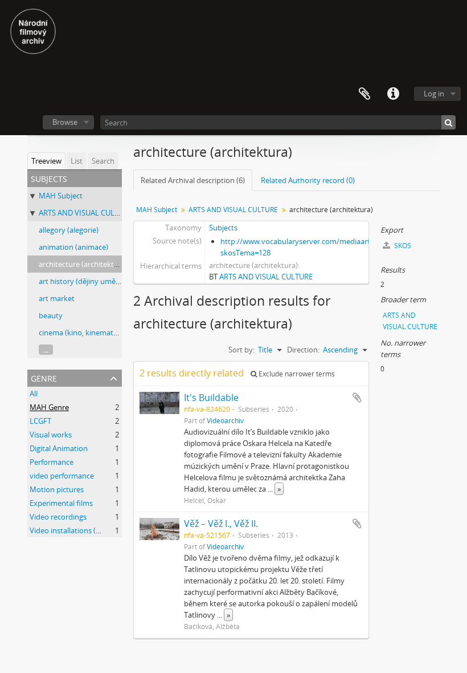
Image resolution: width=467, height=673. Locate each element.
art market (57, 298)
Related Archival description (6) (193, 180)
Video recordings (58, 517)
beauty (51, 315)
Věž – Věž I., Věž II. (221, 523)
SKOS (401, 245)
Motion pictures (57, 489)
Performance (51, 462)
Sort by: (241, 349)
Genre (44, 377)
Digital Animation (59, 448)
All (34, 393)
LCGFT (40, 421)
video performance (62, 476)
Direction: (303, 349)
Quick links (393, 94)
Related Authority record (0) (308, 180)
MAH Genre (49, 407)
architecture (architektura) (83, 264)
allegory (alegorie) (69, 230)
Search (103, 161)
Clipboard (364, 94)
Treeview (46, 161)
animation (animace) (73, 247)
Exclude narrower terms (296, 374)
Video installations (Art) (69, 530)
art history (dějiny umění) (81, 281)
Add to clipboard (357, 397)
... (45, 349)
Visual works (51, 434)
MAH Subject (61, 195)
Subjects (223, 227)
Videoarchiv (225, 420)
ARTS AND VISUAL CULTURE (85, 213)
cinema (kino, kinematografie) (89, 332)
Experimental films (61, 503)
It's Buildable (211, 397)
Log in (434, 93)
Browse (64, 122)
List (77, 161)
